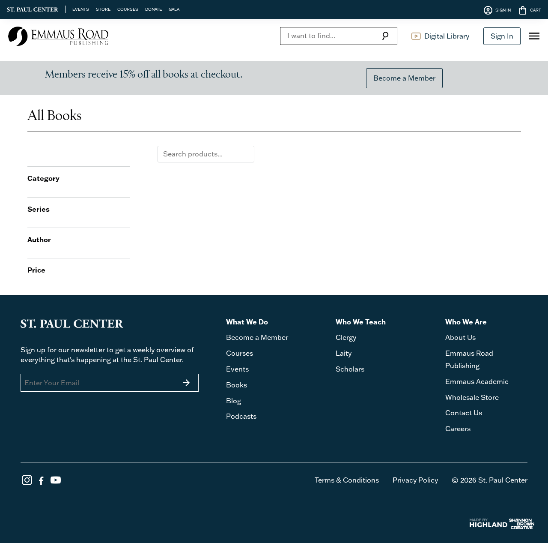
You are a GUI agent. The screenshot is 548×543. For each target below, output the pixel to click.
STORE (103, 9)
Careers (458, 428)
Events (237, 369)
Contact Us (463, 412)
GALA (174, 9)
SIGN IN (497, 10)
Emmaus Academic (477, 381)
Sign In (502, 36)
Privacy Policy (415, 480)
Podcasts (241, 416)
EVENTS (80, 9)
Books (236, 385)
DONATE (153, 9)
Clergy (346, 337)
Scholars (350, 369)
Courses (239, 353)
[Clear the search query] (246, 154)
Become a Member (404, 78)
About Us (460, 337)
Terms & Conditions (347, 480)
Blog (233, 400)
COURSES (127, 9)
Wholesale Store (472, 397)
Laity (343, 353)
